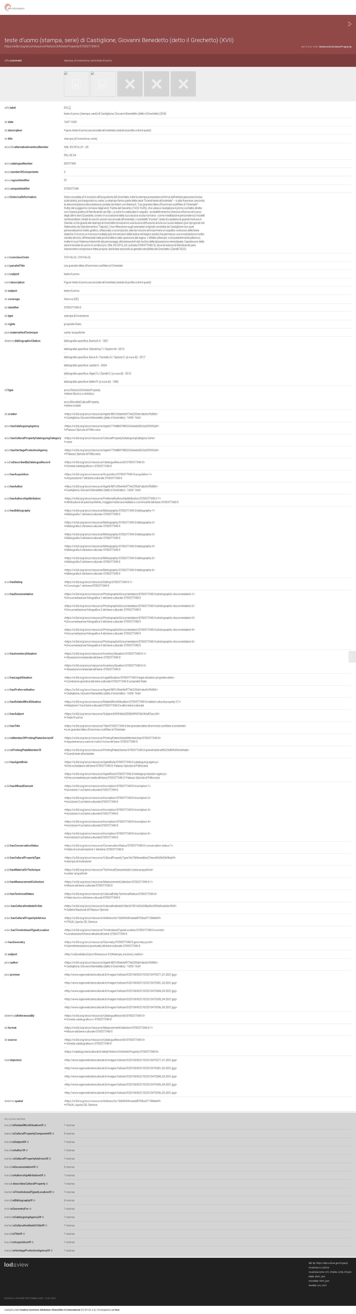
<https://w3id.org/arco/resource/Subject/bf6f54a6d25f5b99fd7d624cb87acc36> (112, 715)
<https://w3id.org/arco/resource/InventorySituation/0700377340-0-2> (105, 667)
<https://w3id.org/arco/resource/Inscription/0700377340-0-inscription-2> (107, 799)
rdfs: (13, 60)
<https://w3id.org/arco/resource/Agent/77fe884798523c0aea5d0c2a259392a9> (111, 428)
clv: (14, 942)
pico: (21, 332)
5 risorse (69, 1133)
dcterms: (22, 340)
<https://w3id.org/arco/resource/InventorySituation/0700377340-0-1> (105, 655)
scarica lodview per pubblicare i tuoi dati (30, 1298)
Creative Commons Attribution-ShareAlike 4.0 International (49, 1310)
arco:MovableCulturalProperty (81, 403)
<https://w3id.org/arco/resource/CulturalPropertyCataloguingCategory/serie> (109, 440)
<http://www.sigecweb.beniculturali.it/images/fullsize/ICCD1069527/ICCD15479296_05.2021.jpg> (120, 1007)
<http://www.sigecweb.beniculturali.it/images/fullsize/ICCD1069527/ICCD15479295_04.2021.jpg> (120, 999)
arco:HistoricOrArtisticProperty (82, 392)
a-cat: (27, 462)
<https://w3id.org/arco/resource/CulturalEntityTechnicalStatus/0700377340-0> (110, 895)
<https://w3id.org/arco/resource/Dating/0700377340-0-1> (98, 584)
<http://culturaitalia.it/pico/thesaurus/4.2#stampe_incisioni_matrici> (104, 954)
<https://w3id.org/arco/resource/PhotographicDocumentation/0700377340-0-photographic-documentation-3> (129, 619)
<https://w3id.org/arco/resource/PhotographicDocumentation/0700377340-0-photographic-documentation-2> (129, 607)
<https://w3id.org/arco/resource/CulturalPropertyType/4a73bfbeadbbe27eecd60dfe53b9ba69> (120, 859)
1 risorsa (69, 1125)
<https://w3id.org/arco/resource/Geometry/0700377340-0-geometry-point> (108, 944)
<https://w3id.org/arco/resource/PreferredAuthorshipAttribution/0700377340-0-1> (121, 500)
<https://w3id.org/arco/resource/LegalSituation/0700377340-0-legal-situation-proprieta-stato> (119, 679)
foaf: (13, 1060)
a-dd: (18, 786)
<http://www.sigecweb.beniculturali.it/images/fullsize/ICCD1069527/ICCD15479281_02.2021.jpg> (120, 982)
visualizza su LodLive (319, 1267)
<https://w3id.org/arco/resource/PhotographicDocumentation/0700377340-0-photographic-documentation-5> (129, 643)
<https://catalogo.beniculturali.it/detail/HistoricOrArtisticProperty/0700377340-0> (111, 1051)
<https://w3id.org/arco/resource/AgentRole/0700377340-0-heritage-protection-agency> (115, 775)
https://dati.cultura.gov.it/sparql (332, 1263)
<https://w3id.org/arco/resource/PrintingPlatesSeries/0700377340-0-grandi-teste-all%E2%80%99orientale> (126, 752)
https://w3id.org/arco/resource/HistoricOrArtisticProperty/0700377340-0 (51, 46)
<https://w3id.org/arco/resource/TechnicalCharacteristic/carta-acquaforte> (108, 871)
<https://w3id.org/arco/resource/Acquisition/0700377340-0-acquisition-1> (108, 476)
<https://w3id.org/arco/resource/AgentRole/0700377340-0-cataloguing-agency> (111, 764)
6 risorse (69, 1200)
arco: (18, 163)
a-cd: (20, 196)
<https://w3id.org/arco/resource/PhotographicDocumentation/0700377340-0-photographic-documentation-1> (129, 596)
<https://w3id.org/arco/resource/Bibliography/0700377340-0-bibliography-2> (109, 524)
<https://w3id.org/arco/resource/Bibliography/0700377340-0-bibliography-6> (109, 571)
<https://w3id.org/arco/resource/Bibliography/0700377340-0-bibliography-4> (109, 548)
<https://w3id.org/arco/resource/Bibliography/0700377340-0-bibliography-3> (109, 536)
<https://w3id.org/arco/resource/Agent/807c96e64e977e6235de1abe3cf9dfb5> (111, 416)
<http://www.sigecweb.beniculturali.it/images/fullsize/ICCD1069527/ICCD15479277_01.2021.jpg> (120, 974)
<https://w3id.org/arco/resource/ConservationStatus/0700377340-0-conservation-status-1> (118, 847)
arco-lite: (26, 147)
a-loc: (23, 905)
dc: (8, 121)
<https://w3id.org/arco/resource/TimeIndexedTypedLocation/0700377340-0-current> (114, 932)
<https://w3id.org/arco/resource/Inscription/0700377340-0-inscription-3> (107, 811)
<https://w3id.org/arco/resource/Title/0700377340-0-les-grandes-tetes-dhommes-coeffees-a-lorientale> (125, 727)
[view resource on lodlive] (350, 24)
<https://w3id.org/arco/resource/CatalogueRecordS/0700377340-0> (104, 464)
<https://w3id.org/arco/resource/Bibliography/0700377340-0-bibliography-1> (109, 512)
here (117, 1310)
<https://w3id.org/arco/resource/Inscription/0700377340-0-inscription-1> (107, 788)
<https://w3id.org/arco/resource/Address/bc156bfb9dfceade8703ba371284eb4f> (112, 920)
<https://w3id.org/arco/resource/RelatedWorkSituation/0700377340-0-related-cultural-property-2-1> (122, 703)
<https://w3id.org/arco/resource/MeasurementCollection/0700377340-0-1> (108, 883)
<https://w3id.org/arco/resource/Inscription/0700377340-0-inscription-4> (107, 823)
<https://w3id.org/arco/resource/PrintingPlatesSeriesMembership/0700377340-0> (112, 739)
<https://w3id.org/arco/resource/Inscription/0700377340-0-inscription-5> (107, 835)
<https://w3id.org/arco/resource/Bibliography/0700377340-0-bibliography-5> (109, 560)
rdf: (8, 390)
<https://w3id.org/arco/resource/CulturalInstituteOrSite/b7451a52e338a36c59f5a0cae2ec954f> (120, 907)
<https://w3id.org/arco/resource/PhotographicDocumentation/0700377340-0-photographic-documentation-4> (129, 631)
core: (14, 282)
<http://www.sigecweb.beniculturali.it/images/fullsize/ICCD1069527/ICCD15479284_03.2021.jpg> (120, 990)
